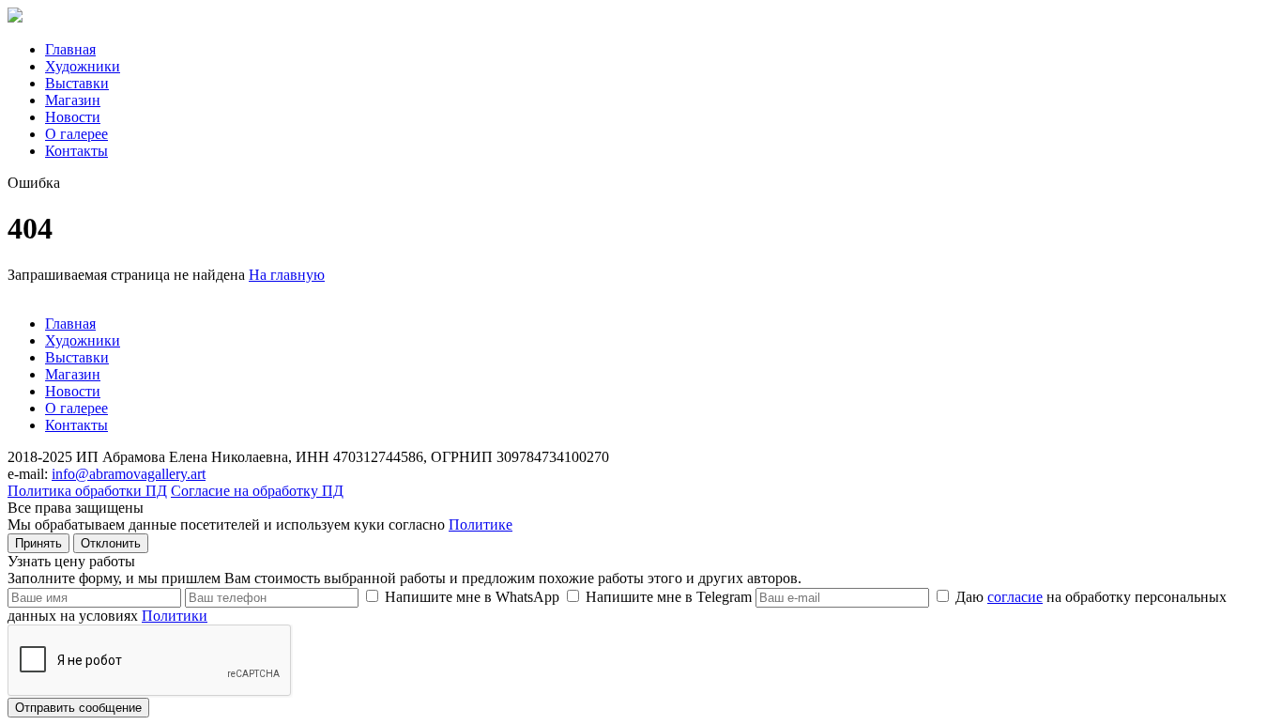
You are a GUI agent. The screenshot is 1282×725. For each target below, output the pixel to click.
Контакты (76, 151)
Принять (38, 543)
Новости (72, 117)
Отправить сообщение (78, 708)
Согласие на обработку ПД (257, 491)
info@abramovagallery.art (129, 474)
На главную (287, 275)
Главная (70, 49)
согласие (1015, 597)
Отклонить (111, 543)
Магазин (72, 100)
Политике (480, 524)
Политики (174, 616)
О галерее (76, 134)
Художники (82, 66)
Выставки (77, 83)
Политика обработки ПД (87, 491)
